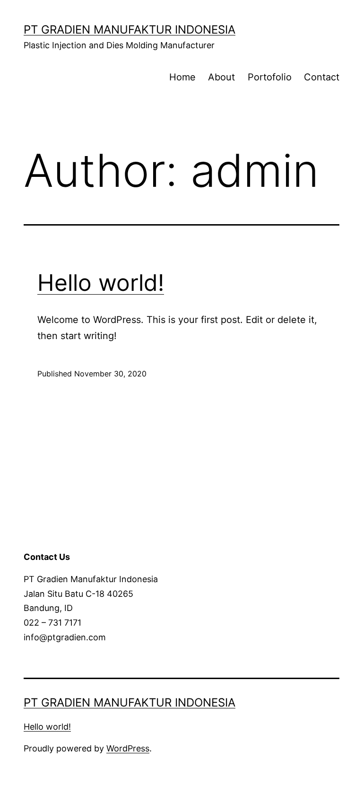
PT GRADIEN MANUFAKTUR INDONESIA (129, 29)
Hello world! (100, 283)
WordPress (127, 748)
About (221, 77)
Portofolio (270, 77)
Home (182, 77)
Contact (321, 77)
